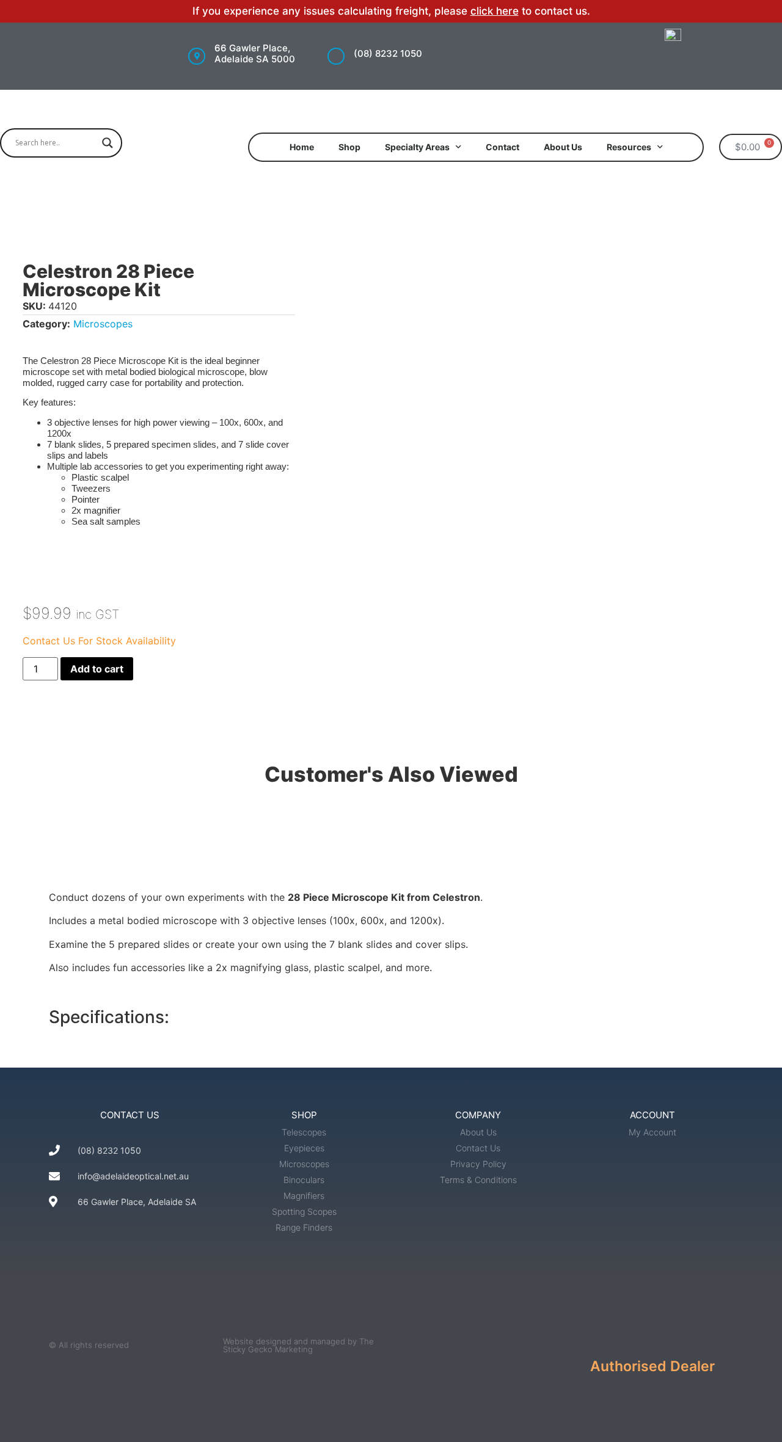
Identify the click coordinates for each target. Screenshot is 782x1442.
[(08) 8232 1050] (336, 56)
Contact (502, 147)
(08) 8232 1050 (388, 53)
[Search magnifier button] (107, 142)
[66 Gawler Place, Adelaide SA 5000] (196, 56)
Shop (349, 147)
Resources (629, 147)
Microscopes (103, 324)
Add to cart (96, 669)
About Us (563, 147)
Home (302, 147)
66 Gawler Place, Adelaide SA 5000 (254, 53)
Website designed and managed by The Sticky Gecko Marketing (298, 1345)
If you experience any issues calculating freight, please (331, 11)
